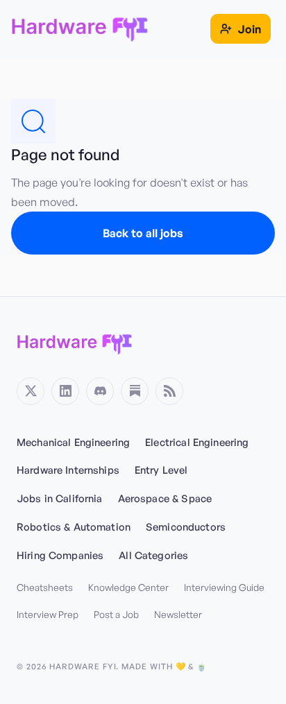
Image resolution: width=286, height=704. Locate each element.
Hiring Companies (60, 555)
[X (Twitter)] (30, 391)
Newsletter (178, 614)
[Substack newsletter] (135, 391)
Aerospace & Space (165, 498)
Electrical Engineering (197, 442)
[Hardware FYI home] (75, 342)
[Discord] (100, 391)
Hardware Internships (68, 469)
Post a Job (116, 614)
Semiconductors (186, 526)
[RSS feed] (169, 391)
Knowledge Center (128, 587)
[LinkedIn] (65, 391)
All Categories (153, 555)
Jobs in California (60, 498)
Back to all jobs (143, 233)
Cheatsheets (45, 587)
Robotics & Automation (74, 526)
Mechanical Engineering (73, 442)
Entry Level (161, 469)
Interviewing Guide (224, 587)
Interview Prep (47, 614)
